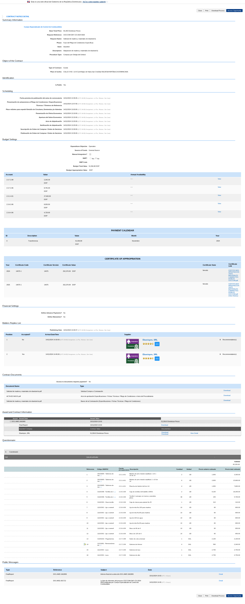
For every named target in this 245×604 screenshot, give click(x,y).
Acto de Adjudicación (54, 121)
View (219, 179)
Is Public (58, 85)
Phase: (59, 43)
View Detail (194, 433)
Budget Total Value (80, 166)
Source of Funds (81, 150)
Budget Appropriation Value (76, 170)
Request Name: (56, 39)
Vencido (205, 270)
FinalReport (10, 574)
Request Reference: (54, 35)
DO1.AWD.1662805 (60, 574)
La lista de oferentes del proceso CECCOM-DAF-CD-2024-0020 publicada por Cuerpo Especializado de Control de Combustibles (121, 582)
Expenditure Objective (79, 146)
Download (227, 390)
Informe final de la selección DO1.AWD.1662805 (117, 574)
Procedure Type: (56, 54)
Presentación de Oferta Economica (49, 113)
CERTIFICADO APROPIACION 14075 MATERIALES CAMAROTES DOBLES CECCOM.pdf (233, 275)
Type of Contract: (55, 68)
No (98, 158)
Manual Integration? (79, 154)
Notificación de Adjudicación (51, 125)
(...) (101, 475)
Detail (221, 574)
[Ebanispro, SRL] (132, 344)
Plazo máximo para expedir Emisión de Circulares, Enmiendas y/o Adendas (34, 109)
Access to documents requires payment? (71, 382)
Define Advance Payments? (51, 313)
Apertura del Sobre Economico (50, 117)
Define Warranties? (55, 317)
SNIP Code (83, 162)
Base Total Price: (55, 31)
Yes (93, 158)
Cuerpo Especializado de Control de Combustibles (43, 27)
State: (59, 47)
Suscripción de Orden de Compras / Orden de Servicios (41, 129)
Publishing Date (56, 330)
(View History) (233, 296)
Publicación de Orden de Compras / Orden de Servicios (41, 133)
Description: (57, 51)
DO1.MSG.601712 (59, 580)
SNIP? (85, 158)
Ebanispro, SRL (150, 340)
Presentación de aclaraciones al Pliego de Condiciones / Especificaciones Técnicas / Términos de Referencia (34, 103)
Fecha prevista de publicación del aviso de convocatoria (41, 98)
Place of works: (56, 72)
